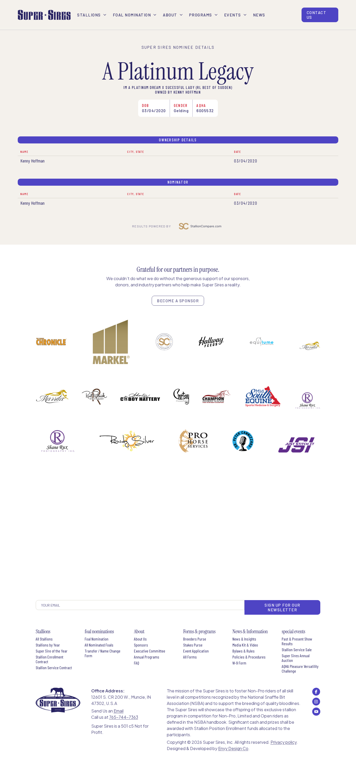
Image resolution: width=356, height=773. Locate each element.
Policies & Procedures (249, 657)
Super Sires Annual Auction (296, 658)
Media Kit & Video (245, 645)
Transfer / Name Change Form (102, 653)
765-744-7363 (123, 717)
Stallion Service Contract (54, 667)
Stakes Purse (192, 645)
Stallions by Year (48, 645)
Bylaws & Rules (243, 651)
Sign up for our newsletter (282, 607)
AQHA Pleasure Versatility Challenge (300, 668)
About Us (140, 639)
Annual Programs (146, 657)
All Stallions (44, 639)
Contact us (317, 15)
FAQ (136, 663)
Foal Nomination (96, 639)
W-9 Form (239, 663)
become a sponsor (178, 300)
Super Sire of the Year (51, 651)
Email (119, 711)
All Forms (190, 657)
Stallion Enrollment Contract (49, 659)
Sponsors (141, 645)
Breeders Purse (194, 639)
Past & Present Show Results (297, 641)
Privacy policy (284, 742)
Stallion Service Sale (297, 649)
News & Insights (244, 639)
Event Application (196, 651)
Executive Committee (149, 651)
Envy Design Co (233, 748)
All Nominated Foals (99, 645)
